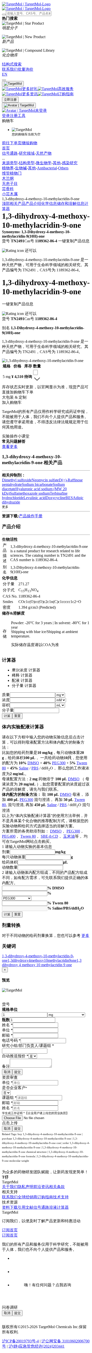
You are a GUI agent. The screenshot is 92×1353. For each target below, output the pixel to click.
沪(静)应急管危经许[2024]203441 (37, 1346)
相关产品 (18, 203)
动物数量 (10, 867)
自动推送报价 (15, 1056)
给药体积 (10, 862)
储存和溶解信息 (70, 203)
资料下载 (10, 1207)
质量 (6, 695)
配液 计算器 (22, 680)
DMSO (33, 763)
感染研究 (70, 163)
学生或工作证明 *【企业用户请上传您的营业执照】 (35, 1113)
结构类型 (27, 163)
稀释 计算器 (22, 675)
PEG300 (59, 763)
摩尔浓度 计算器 (26, 670)
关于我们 (10, 1187)
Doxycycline (56, 498)
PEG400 (8, 836)
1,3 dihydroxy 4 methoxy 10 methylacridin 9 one (41, 962)
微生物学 (44, 163)
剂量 (6, 852)
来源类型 (10, 163)
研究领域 (27, 153)
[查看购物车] (4, 80)
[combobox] (35, 372)
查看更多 (10, 446)
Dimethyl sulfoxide (17, 480)
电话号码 (11, 1040)
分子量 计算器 (24, 686)
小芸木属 (10, 194)
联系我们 (10, 1197)
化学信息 (49, 203)
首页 (6, 148)
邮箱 (7, 1035)
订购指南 (45, 1197)
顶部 (6, 203)
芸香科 (8, 189)
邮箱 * (7, 1103)
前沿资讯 (41, 1187)
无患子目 (10, 183)
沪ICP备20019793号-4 (20, 1341)
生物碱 (21, 168)
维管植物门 (12, 173)
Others (63, 168)
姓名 (7, 1025)
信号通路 (10, 153)
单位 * (7, 1082)
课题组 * (9, 1097)
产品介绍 (33, 203)
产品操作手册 (30, 516)
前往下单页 (12, 143)
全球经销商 (27, 1197)
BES (69, 498)
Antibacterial (47, 168)
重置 (17, 716)
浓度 (6, 700)
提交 (17, 1072)
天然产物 (44, 153)
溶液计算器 (59, 1207)
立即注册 (10, 99)
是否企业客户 (14, 1088)
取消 (7, 1072)
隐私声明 (25, 1187)
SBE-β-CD (49, 836)
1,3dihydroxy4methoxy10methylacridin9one (42, 960)
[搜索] (4, 14)
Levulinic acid (35, 498)
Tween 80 (28, 836)
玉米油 (69, 836)
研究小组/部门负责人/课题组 (28, 1045)
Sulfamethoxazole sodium (30, 493)
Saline (23, 768)
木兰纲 (8, 178)
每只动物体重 (14, 857)
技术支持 (61, 1197)
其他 (57, 163)
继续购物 (29, 143)
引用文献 (25, 1207)
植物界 (8, 168)
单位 (7, 1030)
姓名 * (7, 1108)
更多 (85, 935)
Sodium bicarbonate (37, 484)
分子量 (8, 710)
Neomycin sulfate (45, 480)
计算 (7, 716)
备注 (6, 1066)
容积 (6, 705)
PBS (35, 768)
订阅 (6, 1230)
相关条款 (57, 1187)
